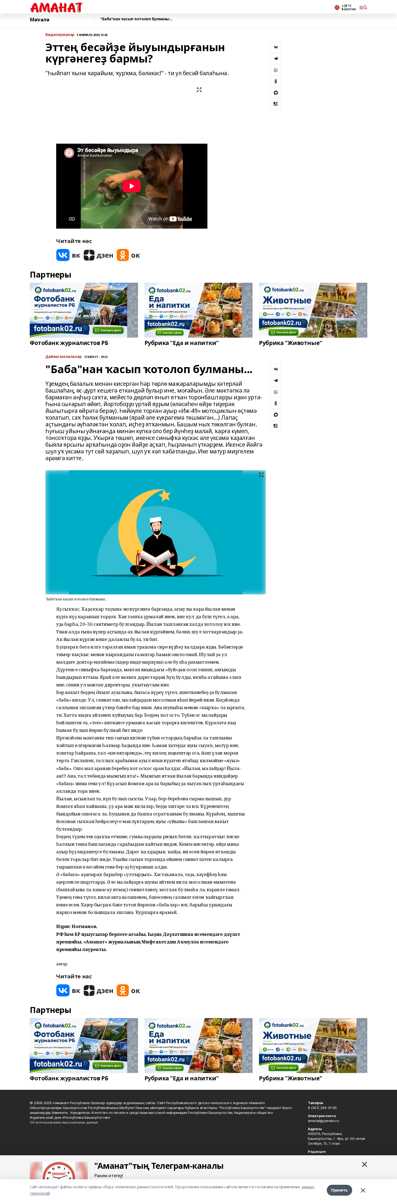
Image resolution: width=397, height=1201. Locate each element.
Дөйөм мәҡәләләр (63, 356)
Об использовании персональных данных (64, 1122)
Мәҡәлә (39, 19)
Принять (339, 1190)
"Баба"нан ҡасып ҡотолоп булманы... (136, 19)
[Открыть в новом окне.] (68, 255)
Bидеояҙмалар (60, 34)
